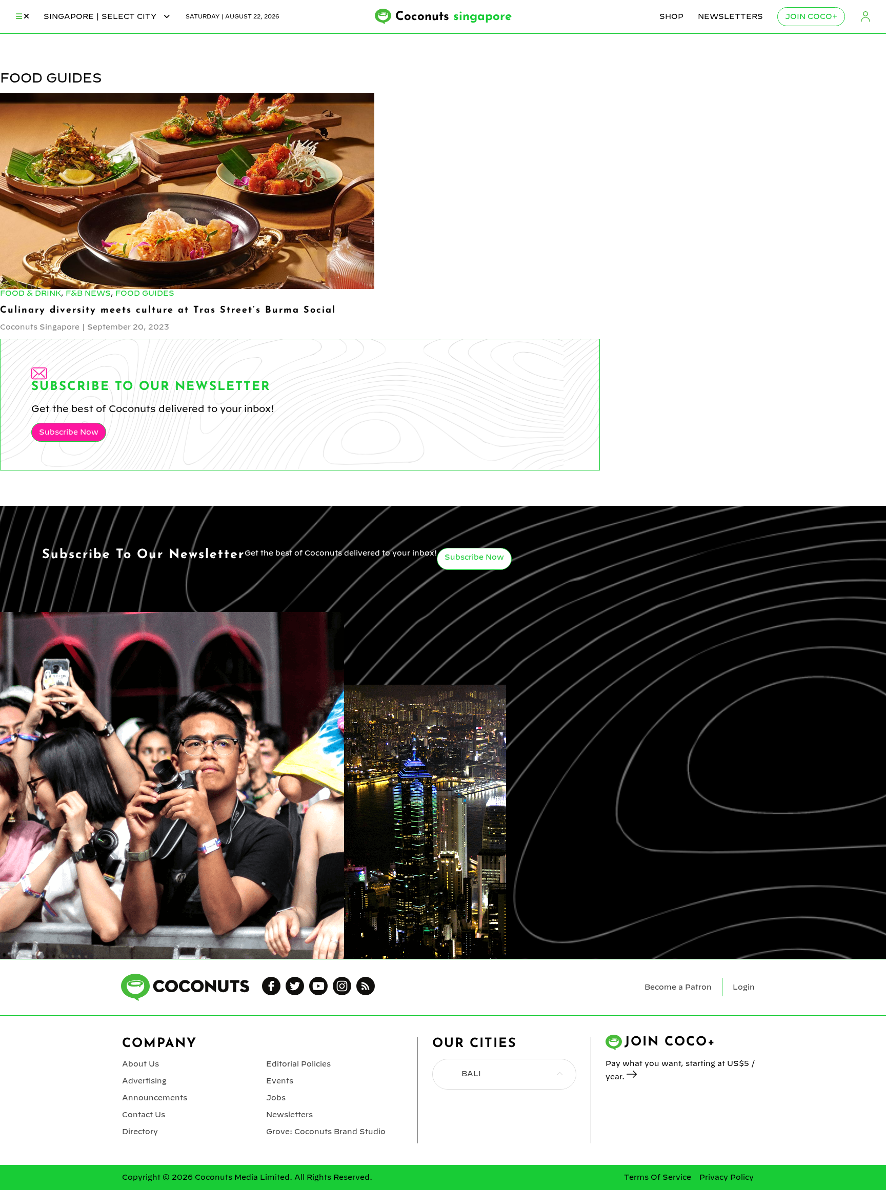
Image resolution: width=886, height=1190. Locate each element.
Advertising (144, 1081)
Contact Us (143, 1115)
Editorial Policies (298, 1064)
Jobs (276, 1098)
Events (279, 1081)
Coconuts (453, 17)
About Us (140, 1064)
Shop (671, 16)
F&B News (88, 293)
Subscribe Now (68, 432)
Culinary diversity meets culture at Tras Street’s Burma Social (168, 310)
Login (865, 16)
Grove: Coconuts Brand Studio (326, 1131)
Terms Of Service (657, 1177)
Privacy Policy (726, 1177)
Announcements (154, 1098)
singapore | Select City (101, 16)
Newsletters (730, 16)
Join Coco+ (811, 16)
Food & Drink (30, 293)
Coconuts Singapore (39, 327)
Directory (140, 1131)
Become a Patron (678, 987)
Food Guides (144, 293)
